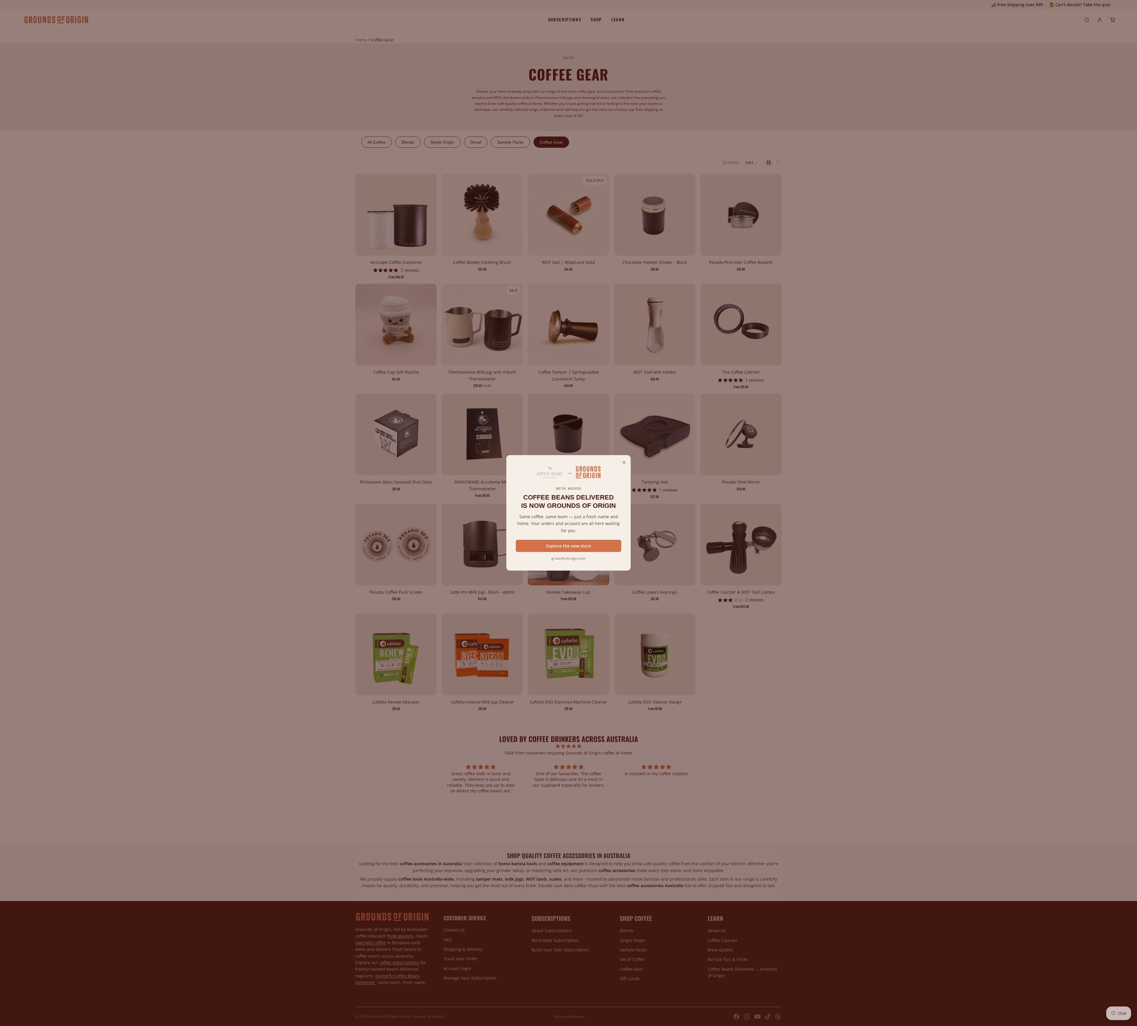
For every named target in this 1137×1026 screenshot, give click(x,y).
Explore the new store (568, 546)
